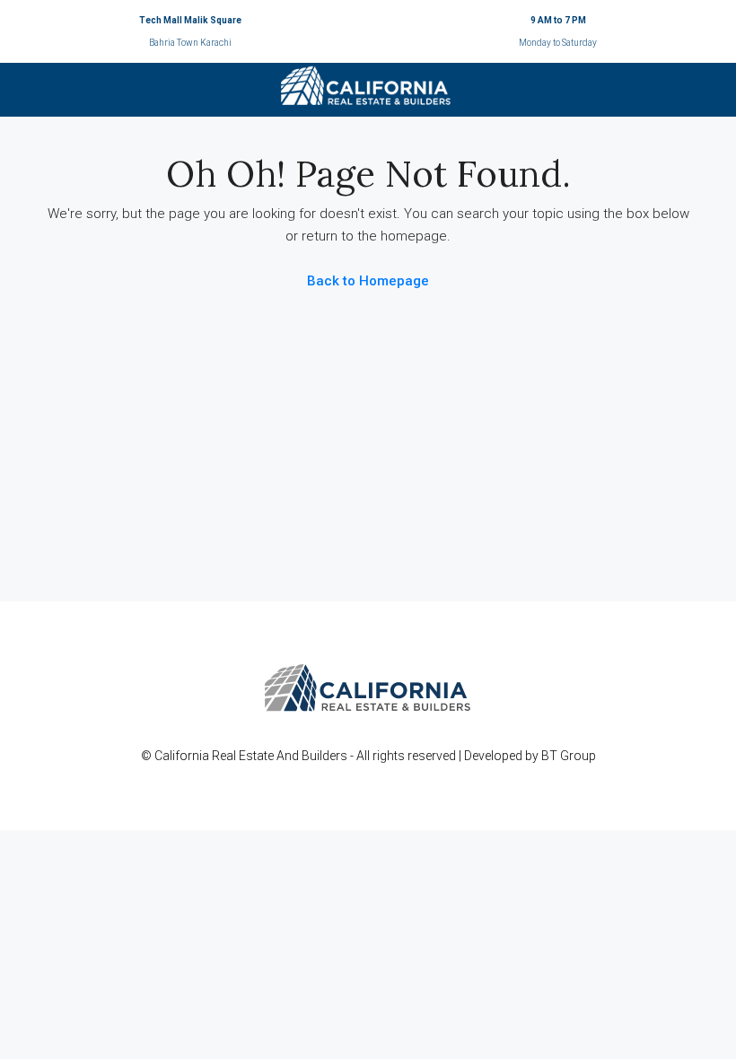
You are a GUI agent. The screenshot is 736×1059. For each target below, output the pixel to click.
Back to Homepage (368, 281)
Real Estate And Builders (281, 755)
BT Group (568, 755)
